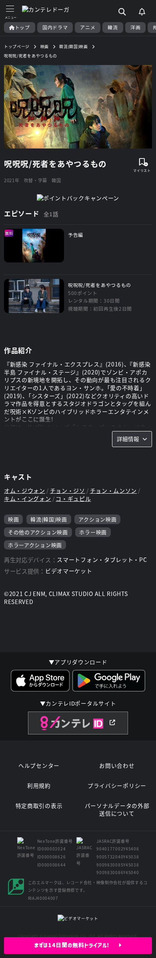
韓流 (113, 27)
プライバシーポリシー (117, 785)
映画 (13, 519)
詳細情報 (128, 439)
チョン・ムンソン (113, 490)
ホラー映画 (93, 532)
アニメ (87, 27)
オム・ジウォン (24, 490)
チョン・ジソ (67, 490)
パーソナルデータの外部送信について (117, 810)
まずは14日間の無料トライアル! (76, 945)
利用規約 (39, 785)
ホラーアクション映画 (35, 545)
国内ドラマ (55, 27)
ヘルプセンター (39, 765)
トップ (22, 27)
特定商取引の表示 (39, 806)
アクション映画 (97, 519)
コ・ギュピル (73, 498)
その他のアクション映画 (38, 532)
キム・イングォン (27, 498)
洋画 (135, 27)
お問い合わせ (116, 765)
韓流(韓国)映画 (48, 519)
